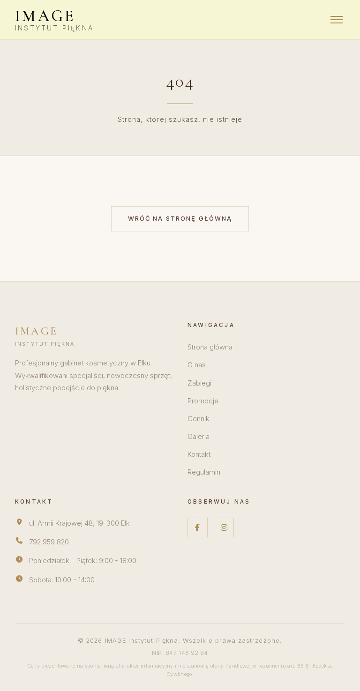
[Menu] (336, 20)
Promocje (203, 401)
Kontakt (199, 454)
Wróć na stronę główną (180, 218)
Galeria (199, 436)
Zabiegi (199, 383)
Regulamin (204, 472)
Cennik (199, 419)
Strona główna (210, 347)
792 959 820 (49, 542)
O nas (197, 365)
